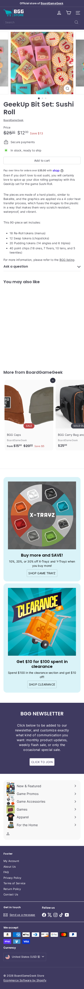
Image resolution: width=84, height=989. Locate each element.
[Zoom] (67, 88)
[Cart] (68, 13)
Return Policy (12, 889)
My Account (11, 861)
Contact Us (10, 894)
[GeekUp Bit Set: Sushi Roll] (28, 324)
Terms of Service (14, 883)
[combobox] (42, 22)
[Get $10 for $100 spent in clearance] (42, 622)
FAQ (6, 872)
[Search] (76, 22)
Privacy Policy (12, 877)
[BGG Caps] (28, 415)
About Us (9, 866)
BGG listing (67, 259)
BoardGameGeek (52, 3)
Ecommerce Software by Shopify (24, 980)
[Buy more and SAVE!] (42, 515)
